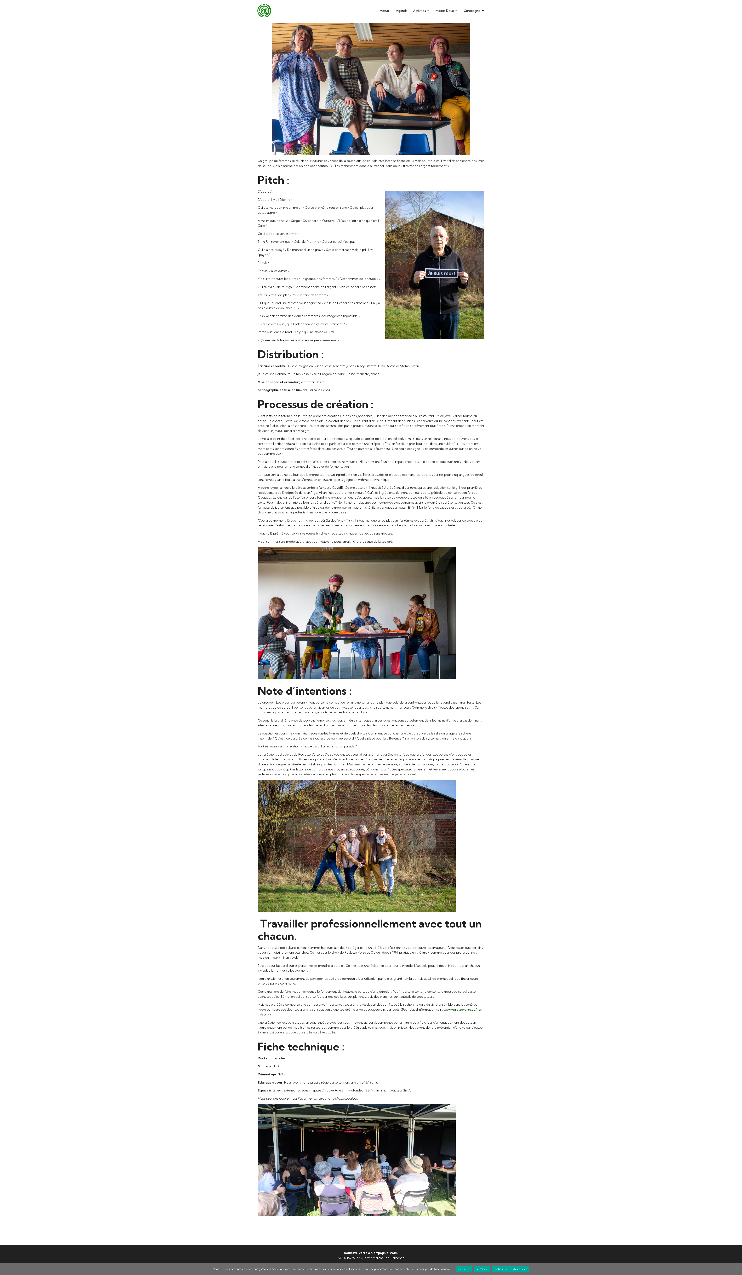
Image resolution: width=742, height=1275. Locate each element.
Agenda (401, 11)
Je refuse (482, 1269)
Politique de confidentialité (510, 1269)
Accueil (385, 11)
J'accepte (464, 1269)
